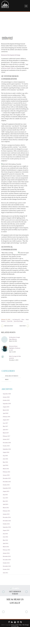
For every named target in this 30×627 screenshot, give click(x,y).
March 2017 (6, 432)
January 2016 (6, 475)
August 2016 (6, 452)
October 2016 (6, 445)
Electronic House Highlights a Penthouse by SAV (14, 348)
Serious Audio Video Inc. (10, 68)
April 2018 (5, 413)
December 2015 (7, 478)
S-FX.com (16, 626)
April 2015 (5, 504)
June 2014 (5, 536)
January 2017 (6, 439)
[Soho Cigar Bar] (15, 612)
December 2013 (7, 556)
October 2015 (6, 484)
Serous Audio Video (16, 624)
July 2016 (5, 455)
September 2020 (7, 393)
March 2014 (6, 546)
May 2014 (5, 540)
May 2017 (5, 426)
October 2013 (6, 562)
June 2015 (5, 497)
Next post (23, 325)
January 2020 (6, 397)
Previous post (8, 325)
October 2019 (6, 400)
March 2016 (6, 468)
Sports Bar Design (18, 321)
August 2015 (6, 491)
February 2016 (6, 471)
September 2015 (7, 488)
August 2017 (6, 419)
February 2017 (6, 436)
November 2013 (7, 559)
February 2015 (6, 510)
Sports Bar (9, 321)
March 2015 (6, 507)
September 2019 (7, 403)
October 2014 (6, 523)
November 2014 (7, 520)
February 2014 (6, 549)
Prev (3, 591)
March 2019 (6, 410)
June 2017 (5, 423)
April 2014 (5, 543)
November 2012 (7, 566)
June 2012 (5, 572)
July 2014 (5, 533)
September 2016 (7, 449)
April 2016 (5, 465)
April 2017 (5, 429)
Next (26, 591)
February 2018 (6, 416)
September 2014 (7, 527)
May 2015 (5, 501)
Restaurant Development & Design (10, 55)
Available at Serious (11, 376)
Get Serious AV (16, 319)
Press (23, 319)
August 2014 (6, 530)
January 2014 (6, 553)
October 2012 (6, 569)
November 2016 (7, 442)
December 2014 (7, 517)
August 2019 (6, 406)
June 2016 (5, 458)
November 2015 (7, 481)
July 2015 (5, 494)
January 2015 (6, 514)
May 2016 (5, 462)
